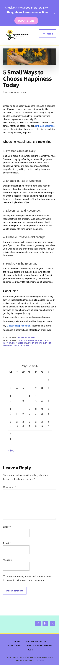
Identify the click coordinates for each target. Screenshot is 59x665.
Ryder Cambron (36, 343)
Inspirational (19, 343)
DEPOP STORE (26, 20)
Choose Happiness (26, 337)
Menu (50, 33)
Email (7, 543)
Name (7, 526)
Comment (9, 487)
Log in (41, 660)
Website (7, 560)
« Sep (11, 450)
